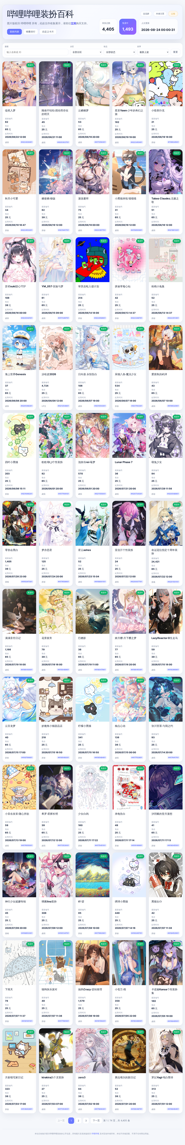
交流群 (146, 13)
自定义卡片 (48, 31)
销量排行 (30, 31)
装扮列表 (14, 31)
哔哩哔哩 (95, 1133)
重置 (175, 52)
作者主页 (160, 13)
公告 (173, 13)
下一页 (96, 1120)
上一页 (61, 1120)
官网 (73, 23)
